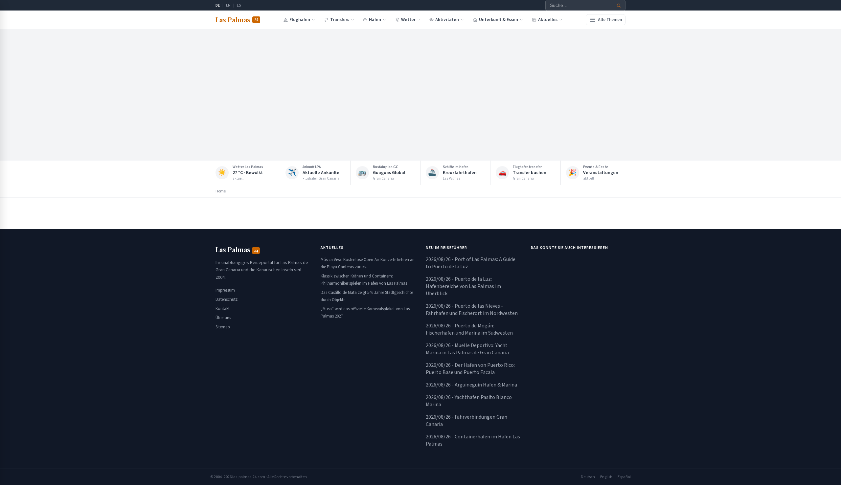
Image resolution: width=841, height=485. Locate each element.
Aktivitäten (447, 19)
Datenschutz (227, 299)
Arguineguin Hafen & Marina (471, 384)
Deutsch (588, 477)
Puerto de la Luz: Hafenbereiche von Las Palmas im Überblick (463, 286)
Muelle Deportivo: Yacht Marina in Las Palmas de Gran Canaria (467, 349)
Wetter (408, 19)
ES (239, 5)
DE (218, 5)
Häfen (375, 19)
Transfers (339, 19)
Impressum (225, 290)
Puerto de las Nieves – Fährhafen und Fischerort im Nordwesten (472, 309)
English (606, 477)
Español (624, 477)
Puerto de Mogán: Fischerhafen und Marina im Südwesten (469, 329)
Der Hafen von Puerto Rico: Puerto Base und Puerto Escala (470, 369)
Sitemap (223, 327)
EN (228, 5)
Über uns (223, 318)
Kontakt (223, 309)
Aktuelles (547, 19)
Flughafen (299, 19)
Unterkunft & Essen (498, 19)
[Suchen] (619, 5)
